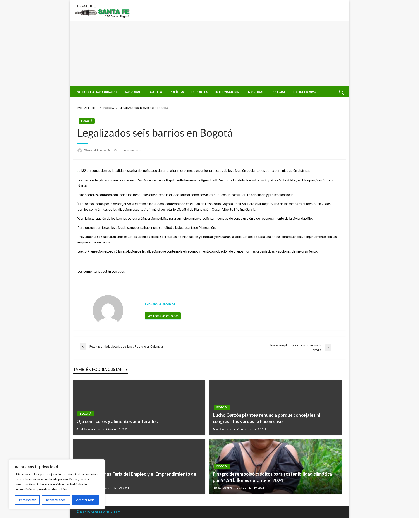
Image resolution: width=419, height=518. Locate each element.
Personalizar (27, 500)
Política (177, 92)
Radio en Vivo (304, 92)
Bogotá (155, 92)
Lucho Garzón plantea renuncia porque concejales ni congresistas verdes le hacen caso (266, 418)
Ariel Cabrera (86, 429)
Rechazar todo (56, 500)
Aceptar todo (85, 500)
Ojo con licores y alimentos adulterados (117, 421)
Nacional (133, 92)
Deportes (199, 92)
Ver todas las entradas (163, 316)
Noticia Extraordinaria (97, 92)
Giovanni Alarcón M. (98, 150)
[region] (57, 484)
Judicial (279, 92)
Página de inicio (87, 108)
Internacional (228, 92)
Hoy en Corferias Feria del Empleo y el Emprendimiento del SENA (136, 477)
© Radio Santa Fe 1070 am (98, 511)
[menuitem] (97, 91)
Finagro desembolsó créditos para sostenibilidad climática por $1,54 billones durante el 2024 (272, 477)
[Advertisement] (209, 53)
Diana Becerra (223, 488)
